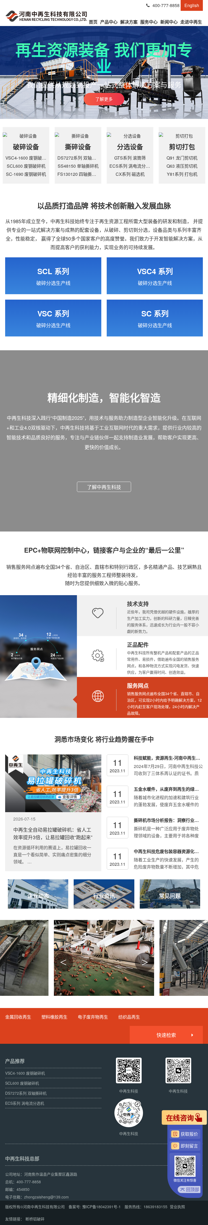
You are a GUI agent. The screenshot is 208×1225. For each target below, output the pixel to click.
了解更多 (104, 99)
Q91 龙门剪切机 (182, 158)
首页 (93, 22)
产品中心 (109, 22)
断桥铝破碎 (34, 1218)
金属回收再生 (18, 1017)
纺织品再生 (129, 1017)
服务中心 (149, 22)
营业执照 (177, 1206)
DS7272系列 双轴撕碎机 (81, 158)
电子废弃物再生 (93, 1017)
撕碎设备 (78, 146)
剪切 (175, 146)
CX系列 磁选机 (130, 174)
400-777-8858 (166, 5)
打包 (188, 146)
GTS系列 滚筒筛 (130, 158)
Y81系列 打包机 (182, 174)
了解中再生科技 (104, 486)
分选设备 (130, 146)
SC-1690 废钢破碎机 (26, 174)
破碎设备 (26, 146)
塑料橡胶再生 (54, 1017)
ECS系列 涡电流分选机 (131, 166)
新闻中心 (169, 22)
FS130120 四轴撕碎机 (78, 174)
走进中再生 (191, 22)
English (191, 5)
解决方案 (129, 22)
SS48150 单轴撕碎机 (78, 166)
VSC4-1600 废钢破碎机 (28, 158)
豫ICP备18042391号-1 (101, 1206)
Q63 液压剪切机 (182, 166)
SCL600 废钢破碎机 (26, 166)
